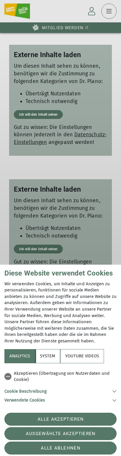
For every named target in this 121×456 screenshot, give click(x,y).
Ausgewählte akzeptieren (61, 433)
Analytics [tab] (19, 356)
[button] (60, 391)
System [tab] (47, 356)
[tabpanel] (60, 386)
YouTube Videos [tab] (82, 356)
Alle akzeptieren (61, 419)
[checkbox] (60, 376)
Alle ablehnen (60, 448)
